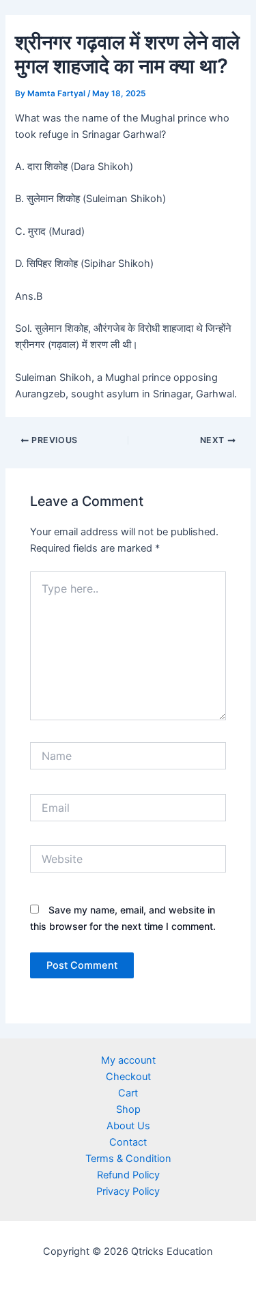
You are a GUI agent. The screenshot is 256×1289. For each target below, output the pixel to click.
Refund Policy (128, 1175)
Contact (128, 1142)
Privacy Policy (128, 1191)
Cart (128, 1093)
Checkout (128, 1077)
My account (128, 1060)
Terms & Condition (128, 1158)
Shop (128, 1109)
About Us (128, 1126)
